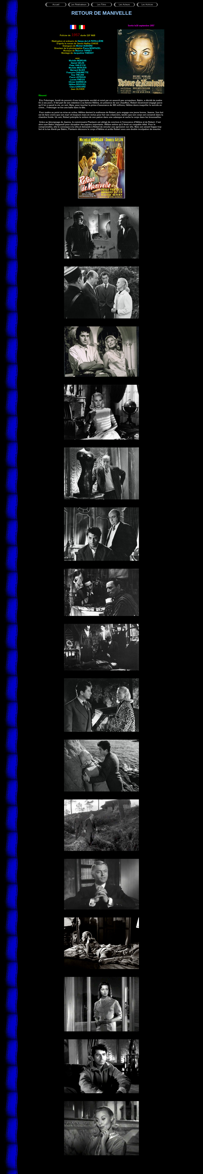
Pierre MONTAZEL (92, 48)
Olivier (77, 82)
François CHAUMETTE (77, 72)
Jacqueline (83, 53)
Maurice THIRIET (83, 50)
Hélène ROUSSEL (77, 84)
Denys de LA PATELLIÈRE (90, 41)
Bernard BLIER (77, 70)
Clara (77, 87)
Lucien (77, 79)
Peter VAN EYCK (77, 65)
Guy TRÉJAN (77, 75)
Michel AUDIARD (84, 46)
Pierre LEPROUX (77, 77)
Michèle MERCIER (77, 68)
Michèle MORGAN (77, 60)
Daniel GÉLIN (77, 63)
